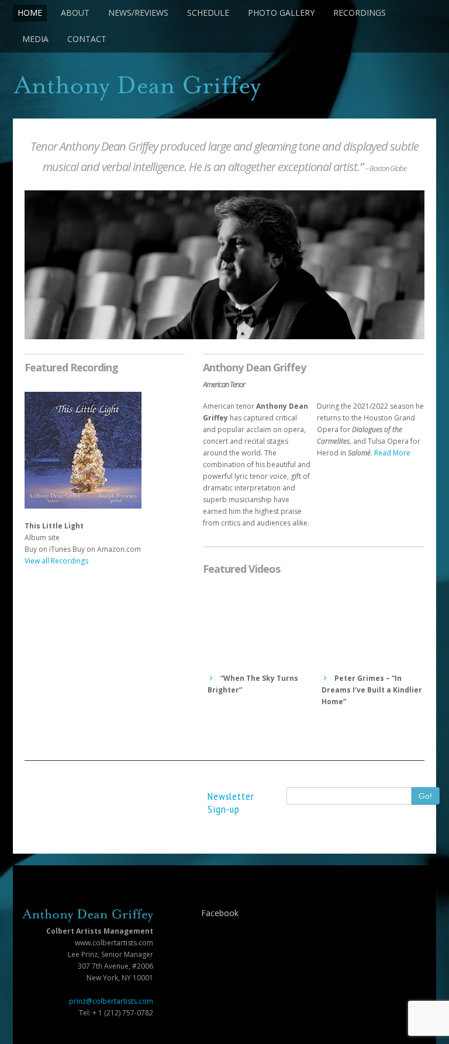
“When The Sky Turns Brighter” (253, 684)
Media (35, 38)
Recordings (359, 12)
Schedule (208, 12)
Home (30, 12)
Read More (392, 453)
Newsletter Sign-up (231, 802)
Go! (425, 796)
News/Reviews (138, 12)
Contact (86, 38)
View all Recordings (56, 561)
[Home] (224, 88)
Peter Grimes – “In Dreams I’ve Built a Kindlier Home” (372, 690)
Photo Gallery (281, 12)
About (75, 12)
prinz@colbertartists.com (111, 1001)
